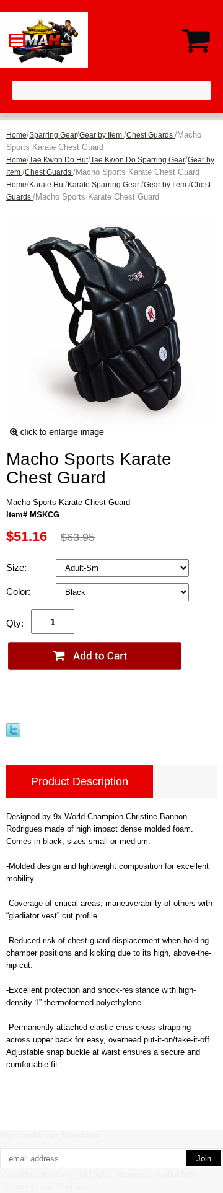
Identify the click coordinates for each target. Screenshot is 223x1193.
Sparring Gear (53, 135)
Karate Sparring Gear (104, 184)
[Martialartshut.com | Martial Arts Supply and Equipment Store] (111, 40)
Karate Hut (47, 184)
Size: (17, 567)
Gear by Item (101, 135)
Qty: (15, 623)
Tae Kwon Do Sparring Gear (137, 160)
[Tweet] (13, 730)
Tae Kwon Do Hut (58, 160)
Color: (19, 591)
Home (16, 135)
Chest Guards (150, 135)
